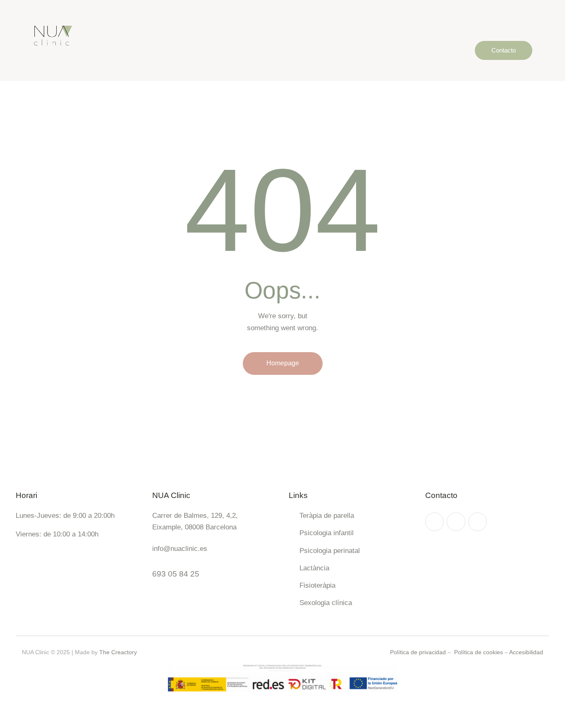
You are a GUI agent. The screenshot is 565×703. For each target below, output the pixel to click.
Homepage (282, 363)
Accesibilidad (526, 652)
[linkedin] (477, 521)
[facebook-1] (456, 521)
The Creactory (118, 652)
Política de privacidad (418, 652)
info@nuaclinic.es (179, 549)
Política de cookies (478, 652)
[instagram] (434, 521)
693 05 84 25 (175, 574)
